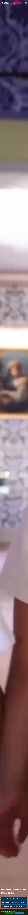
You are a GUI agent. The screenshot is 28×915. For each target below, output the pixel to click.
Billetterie (18, 3)
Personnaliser (19, 913)
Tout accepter (10, 913)
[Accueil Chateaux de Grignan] (5, 3)
